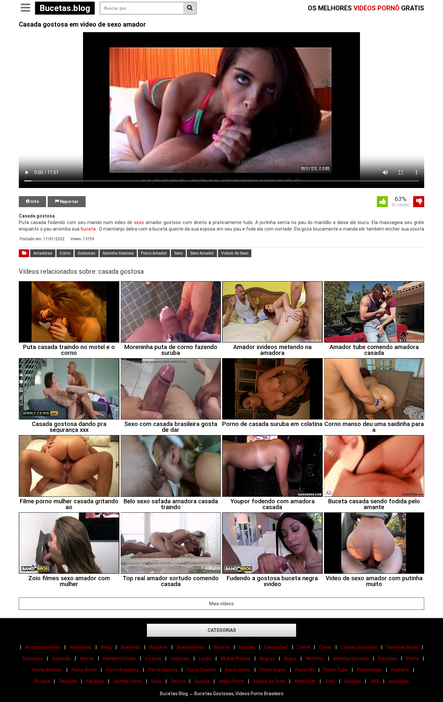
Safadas (95, 681)
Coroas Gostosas (359, 647)
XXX (374, 681)
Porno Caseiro (201, 669)
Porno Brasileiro (122, 669)
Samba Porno (128, 681)
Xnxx (330, 681)
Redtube (68, 681)
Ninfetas (315, 658)
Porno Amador (154, 253)
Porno (412, 658)
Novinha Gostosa (118, 253)
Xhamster (305, 681)
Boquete (158, 647)
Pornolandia (369, 669)
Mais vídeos (221, 603)
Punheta (400, 669)
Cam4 (303, 647)
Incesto (153, 658)
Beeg (106, 647)
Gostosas (86, 253)
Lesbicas (180, 658)
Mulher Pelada (235, 658)
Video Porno (231, 681)
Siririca (178, 681)
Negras (267, 658)
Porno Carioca (162, 669)
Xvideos (352, 681)
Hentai (87, 658)
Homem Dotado (119, 658)
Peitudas (387, 658)
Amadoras (42, 253)
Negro (290, 658)
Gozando (61, 658)
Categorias (222, 630)
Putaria (42, 681)
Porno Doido (237, 669)
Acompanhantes (42, 647)
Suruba (202, 681)
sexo (139, 222)
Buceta (222, 647)
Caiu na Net (276, 647)
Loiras (205, 658)
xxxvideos (399, 681)
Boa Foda (130, 647)
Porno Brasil (84, 669)
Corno (65, 253)
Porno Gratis (273, 669)
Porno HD (304, 669)
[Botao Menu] (25, 8)
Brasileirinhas (191, 647)
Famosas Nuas (402, 647)
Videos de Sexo (234, 253)
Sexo (178, 253)
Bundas (247, 647)
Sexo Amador (202, 253)
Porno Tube (336, 669)
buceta (88, 229)
